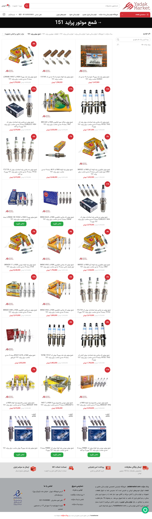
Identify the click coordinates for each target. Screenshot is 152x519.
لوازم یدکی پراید (80, 34)
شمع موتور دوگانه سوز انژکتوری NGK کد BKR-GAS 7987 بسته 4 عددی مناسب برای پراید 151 (57, 123)
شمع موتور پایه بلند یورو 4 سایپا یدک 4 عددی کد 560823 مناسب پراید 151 (94, 78)
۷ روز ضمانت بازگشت (77, 495)
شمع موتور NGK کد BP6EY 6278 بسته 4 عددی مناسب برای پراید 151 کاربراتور (20, 356)
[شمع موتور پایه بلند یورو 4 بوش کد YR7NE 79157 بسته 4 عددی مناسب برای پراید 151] (57, 336)
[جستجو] (26, 5)
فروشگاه (100, 34)
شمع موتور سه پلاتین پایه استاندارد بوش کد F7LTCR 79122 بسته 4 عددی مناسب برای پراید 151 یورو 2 (94, 311)
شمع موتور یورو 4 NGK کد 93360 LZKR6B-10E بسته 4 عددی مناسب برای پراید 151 (20, 218)
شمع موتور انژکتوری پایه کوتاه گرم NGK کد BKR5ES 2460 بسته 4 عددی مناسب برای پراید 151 (94, 266)
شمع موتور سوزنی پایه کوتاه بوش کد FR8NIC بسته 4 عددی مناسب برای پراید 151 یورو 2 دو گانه (93, 449)
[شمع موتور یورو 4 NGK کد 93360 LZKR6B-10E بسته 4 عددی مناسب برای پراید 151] (20, 198)
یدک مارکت (108, 34)
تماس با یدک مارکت (77, 499)
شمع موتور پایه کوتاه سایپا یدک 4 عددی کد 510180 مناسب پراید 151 (57, 78)
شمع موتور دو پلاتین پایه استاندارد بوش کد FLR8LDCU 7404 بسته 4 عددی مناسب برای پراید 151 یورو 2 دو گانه (20, 124)
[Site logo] (136, 6)
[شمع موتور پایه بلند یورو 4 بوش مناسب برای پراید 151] (20, 428)
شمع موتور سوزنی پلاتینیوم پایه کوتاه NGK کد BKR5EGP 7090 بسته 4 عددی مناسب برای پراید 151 (20, 404)
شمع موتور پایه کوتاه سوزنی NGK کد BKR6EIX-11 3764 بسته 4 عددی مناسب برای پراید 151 (20, 266)
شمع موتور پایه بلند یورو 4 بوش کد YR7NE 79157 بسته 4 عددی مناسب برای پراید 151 (57, 356)
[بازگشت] (99, 22)
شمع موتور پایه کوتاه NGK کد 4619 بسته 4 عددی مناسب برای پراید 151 (57, 170)
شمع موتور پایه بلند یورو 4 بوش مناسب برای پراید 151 (20, 448)
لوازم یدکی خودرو (126, 502)
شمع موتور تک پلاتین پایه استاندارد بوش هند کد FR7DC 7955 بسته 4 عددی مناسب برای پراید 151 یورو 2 (94, 124)
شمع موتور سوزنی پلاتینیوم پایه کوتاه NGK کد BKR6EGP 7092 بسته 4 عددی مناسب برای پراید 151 (94, 404)
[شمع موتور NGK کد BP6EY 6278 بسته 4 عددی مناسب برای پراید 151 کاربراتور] (20, 336)
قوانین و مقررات (77, 490)
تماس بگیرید (57, 223)
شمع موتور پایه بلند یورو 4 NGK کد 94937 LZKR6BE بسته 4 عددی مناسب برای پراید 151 (20, 78)
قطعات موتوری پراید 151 (50, 34)
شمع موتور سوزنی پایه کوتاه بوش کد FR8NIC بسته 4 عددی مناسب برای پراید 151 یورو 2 (57, 449)
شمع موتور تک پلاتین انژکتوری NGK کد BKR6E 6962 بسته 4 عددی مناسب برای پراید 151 (57, 311)
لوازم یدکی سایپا (92, 34)
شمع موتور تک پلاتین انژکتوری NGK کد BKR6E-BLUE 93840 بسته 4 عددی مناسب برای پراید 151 (57, 218)
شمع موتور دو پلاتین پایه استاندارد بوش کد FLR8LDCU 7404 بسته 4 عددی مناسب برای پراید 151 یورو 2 (94, 219)
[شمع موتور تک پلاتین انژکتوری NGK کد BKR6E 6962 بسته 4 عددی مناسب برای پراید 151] (57, 290)
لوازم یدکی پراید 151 (66, 34)
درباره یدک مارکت (77, 504)
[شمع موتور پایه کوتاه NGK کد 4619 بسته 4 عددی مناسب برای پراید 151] (57, 150)
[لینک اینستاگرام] (4, 14)
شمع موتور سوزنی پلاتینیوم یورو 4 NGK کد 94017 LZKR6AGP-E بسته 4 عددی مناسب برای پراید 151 (57, 404)
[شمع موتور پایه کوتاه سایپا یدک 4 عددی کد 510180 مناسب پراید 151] (57, 57)
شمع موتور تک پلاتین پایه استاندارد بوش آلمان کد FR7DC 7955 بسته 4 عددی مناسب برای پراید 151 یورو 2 (94, 357)
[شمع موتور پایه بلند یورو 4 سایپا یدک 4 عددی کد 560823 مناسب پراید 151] (94, 57)
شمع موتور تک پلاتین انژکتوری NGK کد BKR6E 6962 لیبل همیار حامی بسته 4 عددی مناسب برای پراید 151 (57, 266)
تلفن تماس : (30, 14)
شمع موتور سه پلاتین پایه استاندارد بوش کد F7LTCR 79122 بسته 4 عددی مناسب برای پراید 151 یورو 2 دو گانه (20, 171)
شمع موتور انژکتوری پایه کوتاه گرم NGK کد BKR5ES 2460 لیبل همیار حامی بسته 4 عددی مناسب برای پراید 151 (94, 171)
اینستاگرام (12, 14)
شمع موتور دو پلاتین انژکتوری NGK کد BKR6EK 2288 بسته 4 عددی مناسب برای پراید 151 (20, 311)
